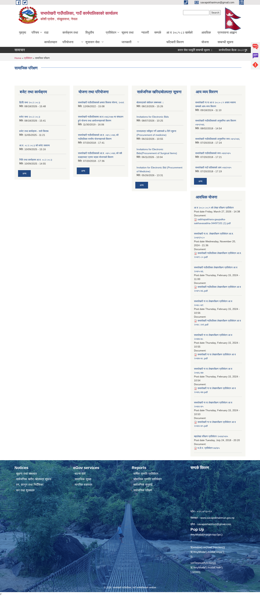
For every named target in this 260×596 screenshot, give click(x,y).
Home (18, 58)
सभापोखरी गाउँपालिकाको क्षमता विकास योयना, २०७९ (101, 102)
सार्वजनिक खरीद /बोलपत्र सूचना (33, 479)
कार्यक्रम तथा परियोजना (70, 37)
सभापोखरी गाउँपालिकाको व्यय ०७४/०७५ (213, 153)
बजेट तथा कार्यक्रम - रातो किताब (33, 131)
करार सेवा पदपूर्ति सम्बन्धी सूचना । (184, 49)
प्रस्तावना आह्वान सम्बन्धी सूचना (227, 37)
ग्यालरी (145, 32)
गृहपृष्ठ (22, 32)
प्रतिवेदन (111, 32)
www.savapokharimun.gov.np (217, 517)
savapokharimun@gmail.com (214, 524)
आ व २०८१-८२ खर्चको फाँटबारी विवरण (179, 37)
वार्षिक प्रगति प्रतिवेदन (145, 473)
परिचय (35, 32)
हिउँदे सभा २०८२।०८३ (29, 102)
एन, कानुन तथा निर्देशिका (29, 484)
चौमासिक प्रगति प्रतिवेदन (147, 479)
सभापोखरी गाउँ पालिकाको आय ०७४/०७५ (213, 167)
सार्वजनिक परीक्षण (142, 490)
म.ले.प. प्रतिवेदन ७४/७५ (209, 448)
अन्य (24, 173)
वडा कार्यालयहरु (50, 37)
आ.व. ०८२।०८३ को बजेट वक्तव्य (34, 145)
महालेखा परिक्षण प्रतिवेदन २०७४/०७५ (211, 436)
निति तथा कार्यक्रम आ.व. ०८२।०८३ (35, 159)
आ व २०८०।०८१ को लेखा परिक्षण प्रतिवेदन (214, 207)
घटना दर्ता (80, 473)
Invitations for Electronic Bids (153, 116)
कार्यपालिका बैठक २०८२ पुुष (223, 49)
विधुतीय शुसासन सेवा (92, 37)
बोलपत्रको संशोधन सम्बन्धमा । (150, 102)
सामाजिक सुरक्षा (83, 479)
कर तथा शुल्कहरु (25, 490)
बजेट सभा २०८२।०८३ (29, 116)
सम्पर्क (157, 32)
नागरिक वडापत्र (83, 484)
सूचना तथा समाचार (26, 473)
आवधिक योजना (206, 37)
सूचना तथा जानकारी (128, 37)
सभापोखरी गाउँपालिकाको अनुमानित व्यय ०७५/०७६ (217, 138)
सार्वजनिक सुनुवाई (142, 484)
